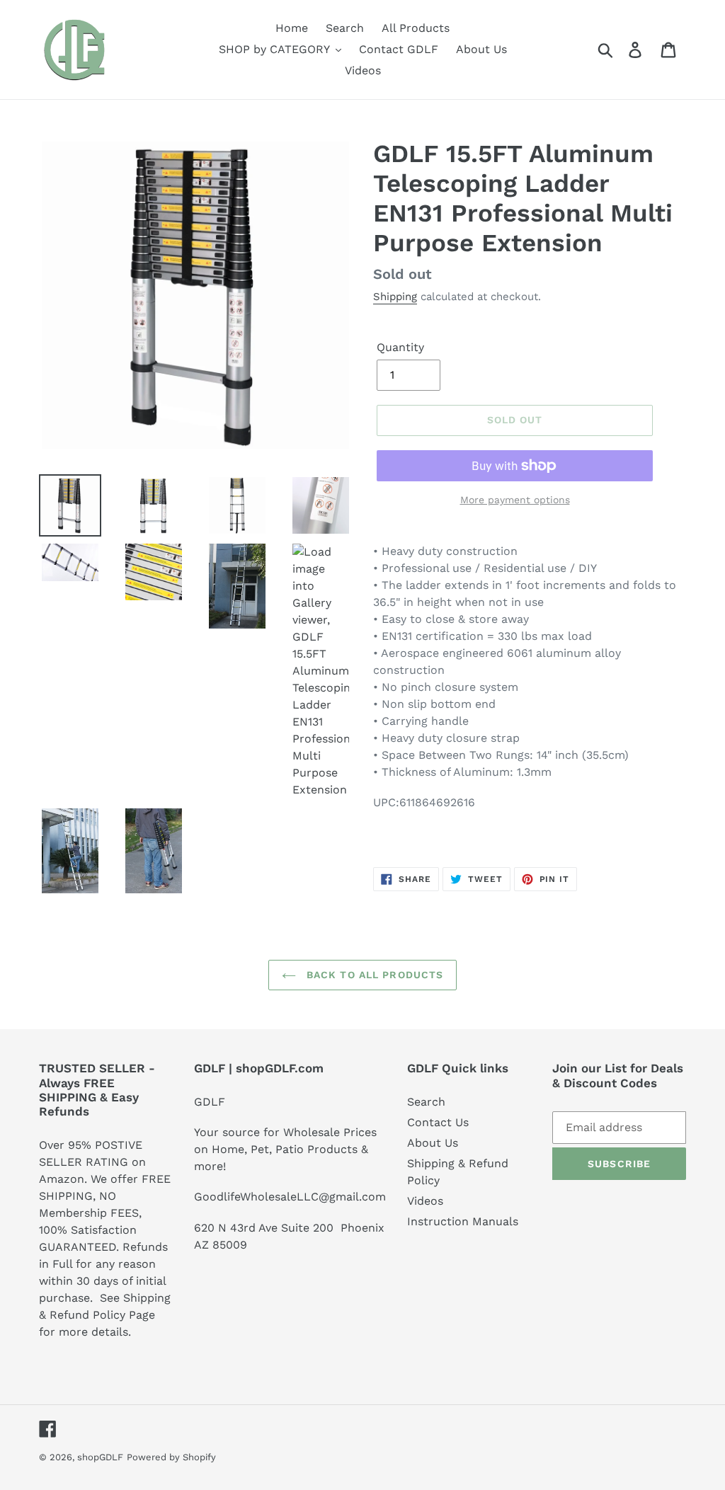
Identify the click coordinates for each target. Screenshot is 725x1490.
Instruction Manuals (462, 1221)
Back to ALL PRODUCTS (373, 974)
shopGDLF (100, 1457)
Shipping (395, 296)
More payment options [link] (515, 499)
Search (426, 1101)
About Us (432, 1143)
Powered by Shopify (171, 1457)
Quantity (400, 347)
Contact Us (438, 1122)
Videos (425, 1201)
